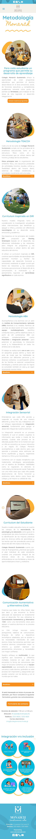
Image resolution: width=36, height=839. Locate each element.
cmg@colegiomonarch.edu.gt (17, 721)
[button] (3, 9)
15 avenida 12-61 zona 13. (21, 714)
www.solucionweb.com (18, 832)
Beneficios (6, 176)
